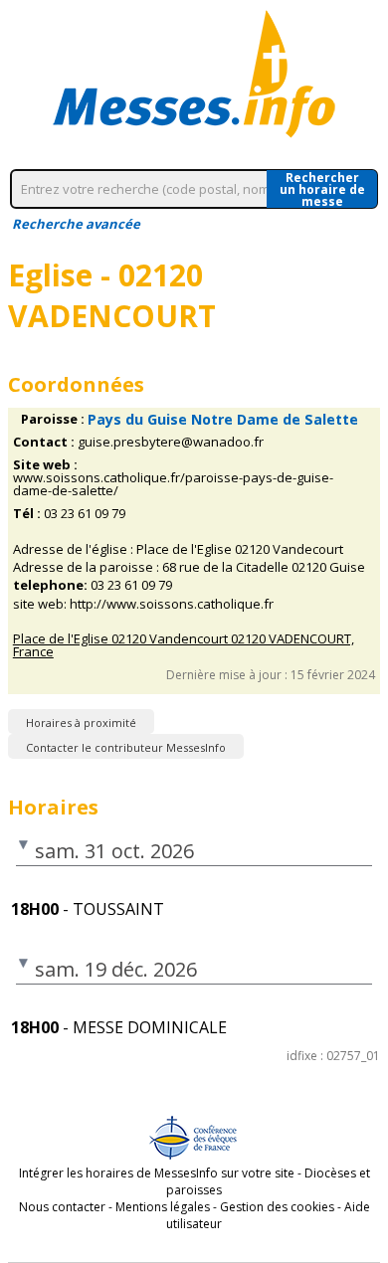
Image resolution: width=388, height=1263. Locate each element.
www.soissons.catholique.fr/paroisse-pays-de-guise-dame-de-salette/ (173, 484)
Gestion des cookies (277, 1206)
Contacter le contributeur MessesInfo (126, 747)
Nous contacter (62, 1206)
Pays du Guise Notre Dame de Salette (223, 419)
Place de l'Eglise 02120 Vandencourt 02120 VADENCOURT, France (183, 645)
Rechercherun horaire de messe (322, 189)
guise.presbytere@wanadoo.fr (171, 442)
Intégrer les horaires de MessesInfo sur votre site (156, 1173)
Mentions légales (162, 1206)
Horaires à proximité (81, 722)
